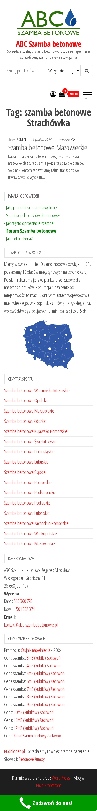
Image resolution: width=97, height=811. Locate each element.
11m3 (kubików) (26, 720)
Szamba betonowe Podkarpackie (30, 492)
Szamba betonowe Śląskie (25, 472)
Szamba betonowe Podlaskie (27, 502)
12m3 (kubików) (26, 728)
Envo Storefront (48, 785)
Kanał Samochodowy (30, 735)
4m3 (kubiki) (36, 665)
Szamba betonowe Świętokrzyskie (30, 441)
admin (22, 139)
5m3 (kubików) (38, 673)
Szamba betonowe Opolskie (26, 400)
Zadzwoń (54, 657)
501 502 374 (25, 609)
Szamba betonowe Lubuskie (26, 462)
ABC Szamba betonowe (48, 44)
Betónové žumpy (32, 759)
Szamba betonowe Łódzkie (25, 421)
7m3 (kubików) (38, 689)
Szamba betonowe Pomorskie (28, 482)
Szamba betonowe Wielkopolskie (30, 533)
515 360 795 (23, 601)
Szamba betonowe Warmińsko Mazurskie (37, 390)
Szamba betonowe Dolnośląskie (29, 451)
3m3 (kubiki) (36, 657)
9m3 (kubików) (38, 704)
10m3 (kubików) (26, 712)
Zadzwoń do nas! (52, 803)
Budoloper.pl (14, 751)
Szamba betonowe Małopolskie (29, 410)
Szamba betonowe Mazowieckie (48, 147)
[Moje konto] (53, 94)
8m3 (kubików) (38, 696)
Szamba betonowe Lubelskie (27, 513)
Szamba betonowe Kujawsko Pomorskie (35, 431)
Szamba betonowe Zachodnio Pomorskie (36, 523)
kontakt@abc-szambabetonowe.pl (31, 624)
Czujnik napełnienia (35, 650)
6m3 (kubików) (38, 681)
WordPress (61, 777)
